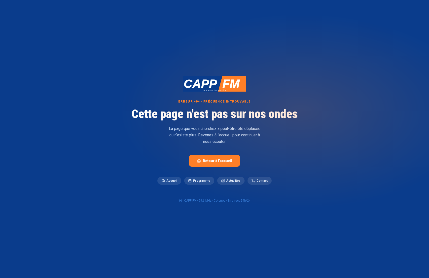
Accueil (171, 180)
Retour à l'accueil (217, 161)
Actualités (233, 180)
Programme (201, 180)
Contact (262, 180)
